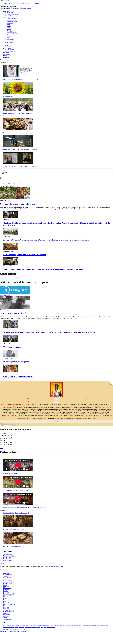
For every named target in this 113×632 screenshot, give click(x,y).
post (8, 627)
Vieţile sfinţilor (10, 49)
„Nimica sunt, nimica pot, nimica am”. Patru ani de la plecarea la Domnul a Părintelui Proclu (43, 269)
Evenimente (6, 57)
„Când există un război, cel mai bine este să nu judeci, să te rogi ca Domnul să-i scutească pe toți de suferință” (49, 332)
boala (8, 625)
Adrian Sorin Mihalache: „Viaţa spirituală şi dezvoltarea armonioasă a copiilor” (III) (25, 507)
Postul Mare (10, 23)
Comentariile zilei (11, 20)
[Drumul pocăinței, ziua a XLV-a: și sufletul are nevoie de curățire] (18, 147)
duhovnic (44, 625)
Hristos (67, 625)
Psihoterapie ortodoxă (9, 604)
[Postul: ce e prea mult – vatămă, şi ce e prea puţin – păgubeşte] (18, 130)
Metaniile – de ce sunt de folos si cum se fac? (15, 529)
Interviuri (9, 29)
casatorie (14, 625)
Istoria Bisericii (7, 592)
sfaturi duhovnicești (28, 627)
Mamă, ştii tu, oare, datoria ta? (11, 473)
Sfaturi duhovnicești (12, 21)
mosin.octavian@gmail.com (56, 566)
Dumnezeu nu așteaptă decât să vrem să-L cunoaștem (17, 113)
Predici (8, 24)
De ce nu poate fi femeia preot (16, 362)
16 (11, 440)
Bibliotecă (6, 17)
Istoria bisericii (7, 48)
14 (8, 440)
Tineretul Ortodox (8, 554)
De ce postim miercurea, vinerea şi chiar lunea (15, 546)
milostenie (91, 625)
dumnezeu (48, 625)
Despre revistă (10, 12)
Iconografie (6, 589)
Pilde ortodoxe (10, 38)
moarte (98, 625)
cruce (37, 625)
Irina (9, 183)
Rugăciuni (9, 43)
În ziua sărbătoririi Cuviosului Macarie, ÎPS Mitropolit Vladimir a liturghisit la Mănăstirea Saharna (46, 240)
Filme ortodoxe (11, 39)
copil (32, 625)
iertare (69, 625)
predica (10, 627)
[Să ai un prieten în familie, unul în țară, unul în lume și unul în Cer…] (18, 76)
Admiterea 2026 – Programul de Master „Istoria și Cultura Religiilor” (21, 3)
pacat (107, 625)
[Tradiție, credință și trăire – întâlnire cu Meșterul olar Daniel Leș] (18, 163)
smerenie (34, 627)
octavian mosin (102, 625)
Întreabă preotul (7, 55)
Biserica (4, 625)
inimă (72, 625)
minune (94, 625)
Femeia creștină (7, 586)
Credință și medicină (12, 33)
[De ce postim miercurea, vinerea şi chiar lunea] (18, 543)
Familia (9, 26)
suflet (45, 627)
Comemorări (6, 579)
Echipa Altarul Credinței (13, 14)
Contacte (9, 15)
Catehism (9, 27)
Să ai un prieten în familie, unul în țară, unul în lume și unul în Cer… (21, 79)
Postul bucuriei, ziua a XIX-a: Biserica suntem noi (24, 255)
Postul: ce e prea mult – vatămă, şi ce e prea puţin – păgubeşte (19, 132)
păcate (15, 627)
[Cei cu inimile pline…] (18, 93)
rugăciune (19, 627)
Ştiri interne (6, 52)
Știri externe (6, 54)
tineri (48, 627)
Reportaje (9, 36)
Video (8, 46)
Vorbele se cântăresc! (12, 347)
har (64, 625)
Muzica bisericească (8, 594)
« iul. (1, 448)
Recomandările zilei (5, 295)
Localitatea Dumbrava (9, 559)
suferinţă (42, 627)
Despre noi (6, 11)
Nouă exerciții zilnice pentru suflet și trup (17, 204)
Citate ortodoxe (11, 40)
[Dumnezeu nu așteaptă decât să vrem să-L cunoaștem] (18, 110)
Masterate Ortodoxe (8, 560)
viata (50, 627)
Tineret (8, 35)
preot (13, 627)
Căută (17, 278)
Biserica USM (7, 557)
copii (30, 625)
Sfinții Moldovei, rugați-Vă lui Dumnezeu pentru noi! (17, 490)
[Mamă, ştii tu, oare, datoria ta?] (18, 471)
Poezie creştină (10, 42)
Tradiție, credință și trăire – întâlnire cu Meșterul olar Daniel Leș (20, 166)
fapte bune (59, 625)
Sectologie (9, 45)
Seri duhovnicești (7, 610)
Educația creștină (7, 583)
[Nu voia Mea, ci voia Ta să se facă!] (15, 308)
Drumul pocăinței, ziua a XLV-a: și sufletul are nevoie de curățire (20, 149)
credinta (34, 625)
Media (5, 172)
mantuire (87, 625)
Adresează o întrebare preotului (8, 6)
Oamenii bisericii (11, 51)
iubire (75, 625)
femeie (62, 625)
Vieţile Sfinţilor (7, 619)
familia (52, 625)
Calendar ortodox (11, 18)
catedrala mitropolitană (20, 625)
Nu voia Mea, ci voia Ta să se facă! (14, 313)
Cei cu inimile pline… (9, 96)
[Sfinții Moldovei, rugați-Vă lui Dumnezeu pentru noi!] (18, 487)
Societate (9, 30)
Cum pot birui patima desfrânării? (18, 376)
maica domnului (79, 625)
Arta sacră (6, 573)
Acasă (5, 170)
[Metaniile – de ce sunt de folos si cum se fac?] (18, 527)
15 (10, 440)
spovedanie (38, 627)
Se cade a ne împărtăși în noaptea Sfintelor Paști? (16, 513)
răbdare (22, 627)
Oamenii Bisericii (7, 595)
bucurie (10, 625)
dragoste (40, 625)
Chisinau (26, 625)
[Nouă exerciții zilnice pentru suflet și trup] (15, 199)
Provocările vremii (11, 32)
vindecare (53, 627)
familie (55, 625)
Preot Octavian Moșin (9, 556)
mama (84, 625)
